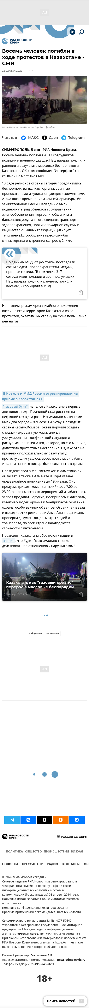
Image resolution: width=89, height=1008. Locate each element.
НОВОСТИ (10, 864)
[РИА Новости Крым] (17, 41)
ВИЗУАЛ (77, 851)
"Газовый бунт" (15, 406)
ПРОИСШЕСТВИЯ (56, 851)
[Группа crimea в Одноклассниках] (61, 820)
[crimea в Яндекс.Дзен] (44, 820)
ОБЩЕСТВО (33, 851)
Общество (35, 633)
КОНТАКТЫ (71, 864)
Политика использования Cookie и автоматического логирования (40, 901)
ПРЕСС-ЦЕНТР (32, 864)
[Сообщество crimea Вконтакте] (28, 820)
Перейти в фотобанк (45, 127)
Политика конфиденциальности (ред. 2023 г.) (34, 908)
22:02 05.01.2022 (12, 70)
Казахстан (52, 633)
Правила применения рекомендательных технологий (41, 912)
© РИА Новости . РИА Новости (17, 127)
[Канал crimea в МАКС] (77, 820)
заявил (8, 540)
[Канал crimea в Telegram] (12, 820)
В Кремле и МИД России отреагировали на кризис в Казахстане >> (40, 396)
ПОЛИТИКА (14, 851)
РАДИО (52, 864)
